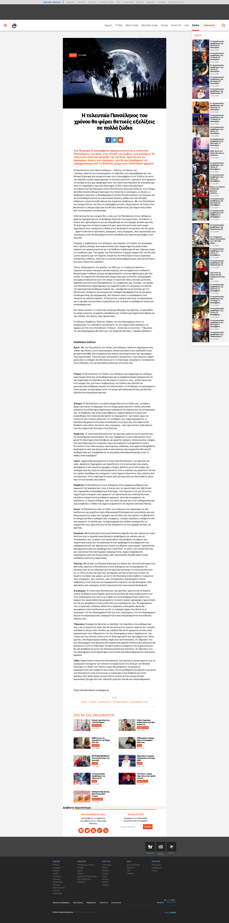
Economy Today (106, 2)
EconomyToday (133, 865)
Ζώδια (195, 25)
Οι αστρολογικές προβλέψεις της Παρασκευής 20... (217, 227)
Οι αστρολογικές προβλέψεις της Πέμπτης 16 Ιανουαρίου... (217, 106)
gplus (99, 830)
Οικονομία (57, 876)
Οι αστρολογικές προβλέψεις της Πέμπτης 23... (98, 776)
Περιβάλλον (58, 882)
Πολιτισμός (106, 865)
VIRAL (139, 745)
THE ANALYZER (142, 781)
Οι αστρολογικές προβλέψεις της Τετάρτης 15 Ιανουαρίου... (217, 118)
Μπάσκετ (81, 882)
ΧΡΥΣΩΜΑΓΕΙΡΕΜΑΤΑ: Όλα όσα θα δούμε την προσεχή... (101, 758)
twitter (87, 830)
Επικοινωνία (116, 903)
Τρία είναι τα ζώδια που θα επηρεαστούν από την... (217, 276)
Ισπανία (80, 873)
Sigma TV (131, 868)
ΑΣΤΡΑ (92, 702)
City (118, 2)
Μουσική (105, 870)
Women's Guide (149, 25)
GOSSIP (140, 763)
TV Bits (118, 25)
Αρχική (108, 25)
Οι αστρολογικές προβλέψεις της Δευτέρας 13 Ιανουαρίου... (217, 142)
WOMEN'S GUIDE (143, 728)
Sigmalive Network (52, 2)
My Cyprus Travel (175, 2)
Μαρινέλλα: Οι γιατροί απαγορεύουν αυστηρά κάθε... (146, 758)
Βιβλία (104, 868)
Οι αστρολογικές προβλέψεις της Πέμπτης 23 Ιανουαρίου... (217, 44)
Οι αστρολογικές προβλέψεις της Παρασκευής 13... (217, 263)
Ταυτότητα (104, 903)
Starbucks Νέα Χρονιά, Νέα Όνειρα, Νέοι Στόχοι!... (100, 794)
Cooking (161, 2)
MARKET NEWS (97, 799)
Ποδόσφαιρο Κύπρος (85, 865)
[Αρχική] (14, 24)
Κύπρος (56, 865)
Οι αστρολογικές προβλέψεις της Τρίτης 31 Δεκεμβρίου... (217, 166)
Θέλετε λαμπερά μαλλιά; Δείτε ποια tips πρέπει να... (146, 722)
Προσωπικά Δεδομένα (61, 903)
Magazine (150, 2)
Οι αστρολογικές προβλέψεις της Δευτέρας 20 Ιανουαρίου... (217, 80)
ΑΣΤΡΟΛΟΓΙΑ (104, 702)
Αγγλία (80, 870)
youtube (93, 830)
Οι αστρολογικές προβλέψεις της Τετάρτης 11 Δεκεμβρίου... (217, 300)
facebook (81, 830)
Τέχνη (104, 876)
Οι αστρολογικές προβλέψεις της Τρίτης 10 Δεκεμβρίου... (217, 312)
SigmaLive (209, 25)
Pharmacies (150, 847)
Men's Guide (132, 25)
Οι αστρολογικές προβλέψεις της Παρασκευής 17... (217, 91)
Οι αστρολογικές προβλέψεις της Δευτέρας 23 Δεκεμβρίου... (217, 202)
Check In (139, 2)
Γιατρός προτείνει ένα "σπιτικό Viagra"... (100, 721)
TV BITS (94, 763)
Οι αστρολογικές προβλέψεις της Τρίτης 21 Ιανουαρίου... (217, 68)
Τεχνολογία (57, 893)
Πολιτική (56, 890)
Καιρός (154, 870)
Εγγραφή (147, 827)
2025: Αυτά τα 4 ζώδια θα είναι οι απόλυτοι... (217, 153)
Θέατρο (105, 879)
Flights (171, 847)
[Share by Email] (120, 140)
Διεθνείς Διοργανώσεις (87, 876)
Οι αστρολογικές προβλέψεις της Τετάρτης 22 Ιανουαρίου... (217, 56)
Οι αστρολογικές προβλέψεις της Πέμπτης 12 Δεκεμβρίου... (217, 288)
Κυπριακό (57, 868)
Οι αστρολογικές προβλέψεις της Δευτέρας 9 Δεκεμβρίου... (217, 323)
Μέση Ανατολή (59, 888)
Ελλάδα (56, 870)
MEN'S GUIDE (96, 725)
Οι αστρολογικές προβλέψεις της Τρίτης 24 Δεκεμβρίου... (217, 178)
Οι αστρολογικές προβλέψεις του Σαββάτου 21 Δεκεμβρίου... (217, 214)
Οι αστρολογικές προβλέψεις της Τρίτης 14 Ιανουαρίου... (217, 130)
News (161, 847)
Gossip (164, 25)
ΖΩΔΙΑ (84, 702)
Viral (186, 25)
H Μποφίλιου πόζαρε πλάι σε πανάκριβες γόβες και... (145, 740)
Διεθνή (56, 873)
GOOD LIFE (95, 745)
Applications (91, 903)
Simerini (81, 2)
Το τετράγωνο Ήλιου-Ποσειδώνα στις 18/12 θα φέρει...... (217, 240)
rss (106, 830)
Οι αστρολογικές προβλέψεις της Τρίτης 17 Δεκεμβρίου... (217, 252)
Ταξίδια (105, 882)
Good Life (176, 25)
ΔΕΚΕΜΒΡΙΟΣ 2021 (139, 702)
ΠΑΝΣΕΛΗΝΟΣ (120, 702)
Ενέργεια (56, 879)
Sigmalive (70, 2)
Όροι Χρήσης (78, 903)
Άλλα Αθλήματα (84, 879)
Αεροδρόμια (156, 868)
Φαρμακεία (156, 865)
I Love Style (128, 2)
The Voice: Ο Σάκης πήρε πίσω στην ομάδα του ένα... (146, 776)
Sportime (92, 2)
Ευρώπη (56, 885)
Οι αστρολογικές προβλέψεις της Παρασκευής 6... (217, 334)
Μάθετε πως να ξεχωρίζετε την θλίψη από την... (101, 740)
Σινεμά (105, 873)
